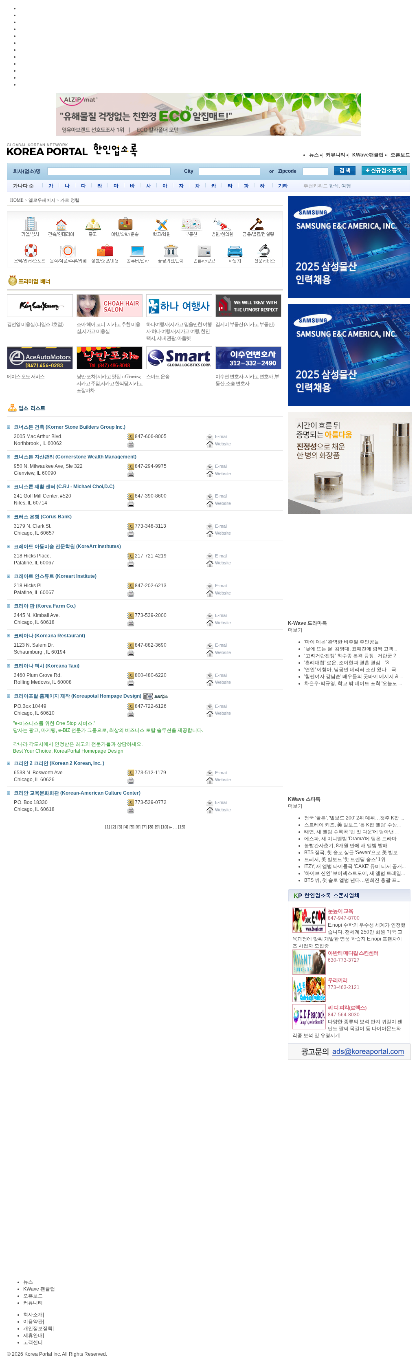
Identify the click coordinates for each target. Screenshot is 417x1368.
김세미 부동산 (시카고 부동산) (244, 324)
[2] (113, 826)
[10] (164, 826)
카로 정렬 (69, 200)
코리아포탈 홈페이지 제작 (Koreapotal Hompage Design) (77, 696)
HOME (17, 200)
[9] (157, 826)
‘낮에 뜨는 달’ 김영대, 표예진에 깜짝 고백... (350, 649)
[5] (131, 826)
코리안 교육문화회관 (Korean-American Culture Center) (77, 793)
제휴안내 (33, 1335)
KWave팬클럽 (368, 155)
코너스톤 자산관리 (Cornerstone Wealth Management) (75, 457)
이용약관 (33, 1321)
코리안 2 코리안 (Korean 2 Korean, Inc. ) (59, 763)
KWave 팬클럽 (39, 1289)
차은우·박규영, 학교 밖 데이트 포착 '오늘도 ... (353, 683)
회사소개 (33, 1314)
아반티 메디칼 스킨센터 (353, 953)
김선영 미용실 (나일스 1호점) (35, 324)
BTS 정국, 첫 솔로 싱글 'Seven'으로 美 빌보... (353, 852)
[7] (144, 826)
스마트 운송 (157, 376)
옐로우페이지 (42, 200)
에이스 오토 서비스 (25, 376)
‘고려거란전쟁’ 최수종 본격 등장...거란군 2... (352, 656)
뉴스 (314, 155)
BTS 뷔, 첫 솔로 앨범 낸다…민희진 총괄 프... (352, 880)
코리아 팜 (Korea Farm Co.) (45, 606)
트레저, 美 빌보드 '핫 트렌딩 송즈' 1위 (345, 859)
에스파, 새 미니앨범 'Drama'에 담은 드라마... (352, 839)
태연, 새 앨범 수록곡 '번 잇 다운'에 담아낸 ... (351, 832)
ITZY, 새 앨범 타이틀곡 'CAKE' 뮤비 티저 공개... (355, 866)
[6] (138, 826)
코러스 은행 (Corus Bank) (43, 517)
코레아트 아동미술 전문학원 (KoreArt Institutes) (67, 546)
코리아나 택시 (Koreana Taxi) (46, 666)
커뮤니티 (335, 155)
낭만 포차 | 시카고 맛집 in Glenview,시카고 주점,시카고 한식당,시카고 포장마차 (110, 383)
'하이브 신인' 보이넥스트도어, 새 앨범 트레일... (354, 873)
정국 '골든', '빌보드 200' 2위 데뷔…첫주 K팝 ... (354, 818)
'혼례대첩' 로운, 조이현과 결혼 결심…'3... (348, 662)
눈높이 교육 (340, 911)
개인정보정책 (38, 1328)
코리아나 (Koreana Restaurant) (49, 636)
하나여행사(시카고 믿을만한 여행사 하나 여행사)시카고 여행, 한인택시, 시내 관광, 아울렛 (179, 331)
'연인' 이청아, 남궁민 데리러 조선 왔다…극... (352, 669)
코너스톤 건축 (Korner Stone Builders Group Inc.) (69, 427)
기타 (283, 186)
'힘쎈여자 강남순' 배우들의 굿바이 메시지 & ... (353, 676)
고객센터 (33, 1342)
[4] (125, 826)
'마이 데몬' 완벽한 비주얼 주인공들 (341, 642)
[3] (119, 826)
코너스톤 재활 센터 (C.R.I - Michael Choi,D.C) (64, 486)
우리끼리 (337, 980)
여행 (346, 186)
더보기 (295, 630)
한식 (334, 186)
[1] (107, 826)
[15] (181, 826)
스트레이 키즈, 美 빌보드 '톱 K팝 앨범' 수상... (352, 825)
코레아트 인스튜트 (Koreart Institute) (55, 576)
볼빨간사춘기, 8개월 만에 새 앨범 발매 (346, 845)
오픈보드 (400, 155)
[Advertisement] (349, 567)
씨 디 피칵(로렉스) (347, 1008)
